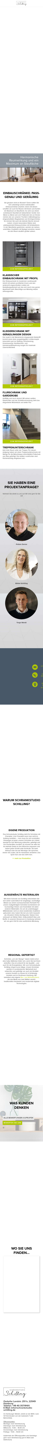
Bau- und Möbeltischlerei (30, 977)
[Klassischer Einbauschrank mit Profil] (21, 242)
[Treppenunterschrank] (21, 410)
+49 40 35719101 (21, 1405)
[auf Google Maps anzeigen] (36, 684)
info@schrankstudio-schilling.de (17, 1409)
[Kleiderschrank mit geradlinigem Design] (21, 298)
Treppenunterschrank (18, 447)
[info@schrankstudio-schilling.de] (36, 667)
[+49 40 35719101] (36, 675)
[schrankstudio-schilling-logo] (21, 3)
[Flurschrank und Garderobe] (21, 354)
